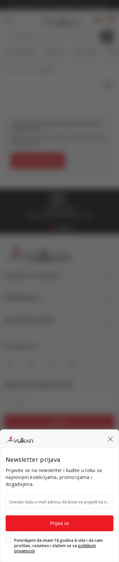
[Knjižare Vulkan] (19, 438)
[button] (110, 439)
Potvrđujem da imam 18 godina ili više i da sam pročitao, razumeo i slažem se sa (58, 546)
